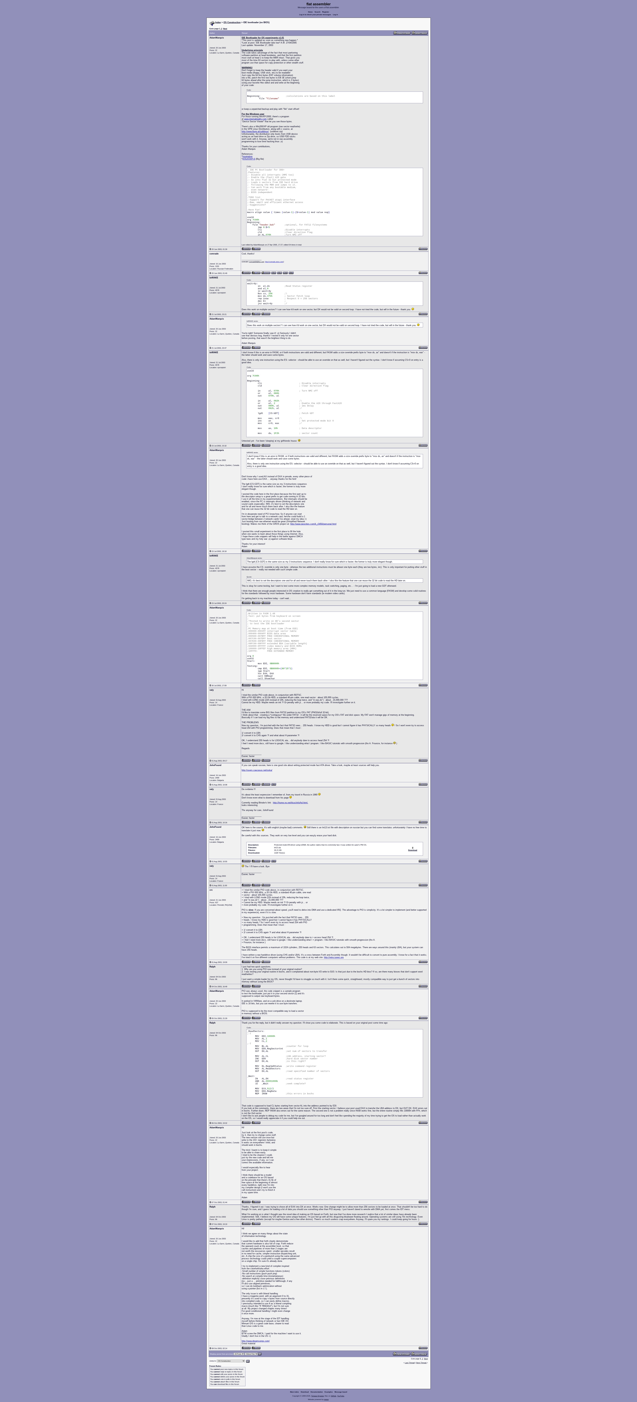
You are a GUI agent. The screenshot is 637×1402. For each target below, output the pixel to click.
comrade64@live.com (256, 262)
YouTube (340, 1396)
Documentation (317, 1392)
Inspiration (247, 156)
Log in (335, 14)
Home (310, 12)
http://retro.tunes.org (334, 957)
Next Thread (421, 1363)
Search (317, 12)
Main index (294, 1392)
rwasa (326, 1399)
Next (225, 29)
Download (305, 1392)
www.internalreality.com (255, 119)
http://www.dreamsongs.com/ (256, 1341)
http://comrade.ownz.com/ (274, 262)
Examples (329, 1392)
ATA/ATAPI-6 (248, 159)
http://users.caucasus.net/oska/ (257, 770)
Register (325, 12)
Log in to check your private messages (315, 14)
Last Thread (410, 1363)
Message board (341, 1392)
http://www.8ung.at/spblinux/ (255, 131)
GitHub (333, 1396)
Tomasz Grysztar (317, 1396)
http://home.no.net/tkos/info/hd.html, (290, 802)
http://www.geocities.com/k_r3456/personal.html (313, 524)
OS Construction (232, 22)
